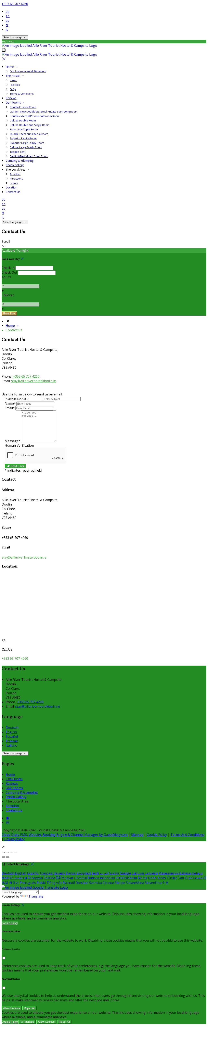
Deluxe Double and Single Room (29, 125)
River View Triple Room (24, 129)
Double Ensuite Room (23, 107)
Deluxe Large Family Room (26, 147)
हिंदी (58, 878)
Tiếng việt (54, 882)
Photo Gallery (15, 165)
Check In (8, 267)
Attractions (16, 178)
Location (11, 187)
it (7, 29)
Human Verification (19, 445)
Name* (10, 403)
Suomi (114, 873)
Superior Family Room (23, 138)
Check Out (9, 272)
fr (7, 25)
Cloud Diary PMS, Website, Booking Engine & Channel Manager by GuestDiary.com (65, 834)
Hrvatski (80, 878)
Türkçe (172, 878)
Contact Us (13, 192)
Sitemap (137, 834)
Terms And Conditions (187, 834)
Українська (193, 878)
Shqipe (120, 882)
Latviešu (151, 873)
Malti (5, 878)
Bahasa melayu (190, 873)
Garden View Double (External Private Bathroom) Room (43, 111)
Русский (69, 882)
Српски (108, 882)
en (8, 16)
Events (14, 183)
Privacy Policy (14, 839)
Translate (35, 896)
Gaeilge (125, 873)
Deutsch (12, 727)
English (11, 732)
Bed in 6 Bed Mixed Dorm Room (29, 156)
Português (28, 882)
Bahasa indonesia (101, 878)
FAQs (13, 89)
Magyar (67, 878)
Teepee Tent (17, 152)
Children (8, 295)
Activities (15, 174)
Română (82, 882)
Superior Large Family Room (27, 143)
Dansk (71, 873)
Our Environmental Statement (28, 71)
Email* (10, 408)
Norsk (142, 878)
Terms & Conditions (22, 93)
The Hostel (13, 76)
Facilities (15, 85)
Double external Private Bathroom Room (35, 116)
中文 (165, 882)
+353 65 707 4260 (15, 4)
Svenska (95, 882)
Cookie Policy (157, 834)
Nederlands (157, 878)
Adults (6, 277)
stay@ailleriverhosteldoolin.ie (33, 381)
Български (18, 878)
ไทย (181, 878)
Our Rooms (14, 102)
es (7, 20)
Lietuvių (138, 873)
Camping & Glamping (20, 160)
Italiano (11, 745)
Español (12, 736)
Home (10, 67)
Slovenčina (153, 882)
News (13, 80)
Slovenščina (135, 882)
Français (12, 741)
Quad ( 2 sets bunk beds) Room (29, 134)
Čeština (49, 878)
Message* (12, 441)
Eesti (95, 873)
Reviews (11, 98)
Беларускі (35, 878)
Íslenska (130, 878)
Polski (41, 882)
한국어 (14, 882)
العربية (104, 873)
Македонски (168, 873)
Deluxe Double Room (23, 120)
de (7, 11)
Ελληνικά (83, 873)
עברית (120, 878)
